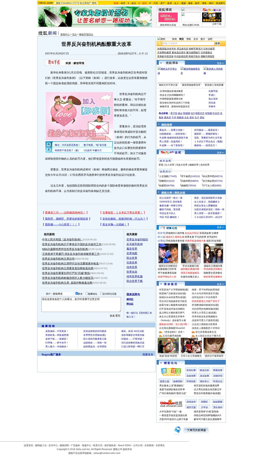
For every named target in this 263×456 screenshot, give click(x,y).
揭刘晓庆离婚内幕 (190, 269)
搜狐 (58, 3)
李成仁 (212, 95)
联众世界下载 (134, 281)
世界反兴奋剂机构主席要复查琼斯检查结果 (67, 268)
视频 (183, 3)
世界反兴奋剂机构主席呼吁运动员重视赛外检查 (70, 263)
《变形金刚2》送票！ (174, 332)
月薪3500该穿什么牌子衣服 (173, 419)
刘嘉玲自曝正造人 (190, 276)
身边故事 (204, 375)
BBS (211, 3)
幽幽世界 (194, 164)
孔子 (197, 117)
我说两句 (220, 3)
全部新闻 (149, 445)
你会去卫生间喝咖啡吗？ (172, 95)
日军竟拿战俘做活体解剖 (172, 309)
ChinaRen (66, 3)
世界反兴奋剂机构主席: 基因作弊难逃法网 (67, 282)
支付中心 (53, 445)
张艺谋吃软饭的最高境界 (206, 385)
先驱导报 (213, 91)
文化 (186, 117)
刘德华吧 (185, 181)
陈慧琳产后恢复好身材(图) (172, 293)
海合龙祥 (213, 99)
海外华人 (204, 381)
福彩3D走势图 (213, 240)
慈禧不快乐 (194, 56)
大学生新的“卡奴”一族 (170, 411)
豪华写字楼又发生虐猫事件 (208, 419)
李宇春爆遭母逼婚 (167, 273)
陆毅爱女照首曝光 (213, 273)
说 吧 (178, 152)
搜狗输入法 (41, 445)
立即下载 (216, 24)
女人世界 (169, 164)
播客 (190, 3)
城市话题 (191, 407)
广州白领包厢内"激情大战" (172, 393)
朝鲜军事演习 (196, 48)
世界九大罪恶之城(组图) (204, 312)
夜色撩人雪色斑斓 (214, 85)
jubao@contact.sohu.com (107, 453)
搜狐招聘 (64, 445)
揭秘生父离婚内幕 (213, 266)
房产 (162, 3)
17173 (75, 3)
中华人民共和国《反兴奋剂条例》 (62, 239)
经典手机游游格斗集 (195, 240)
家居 (169, 3)
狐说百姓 (204, 370)
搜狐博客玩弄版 (168, 25)
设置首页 (28, 445)
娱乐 (134, 3)
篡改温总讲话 (179, 52)
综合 (74, 34)
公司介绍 (137, 445)
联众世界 (131, 257)
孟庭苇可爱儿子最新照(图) (205, 320)
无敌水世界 (182, 164)
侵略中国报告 (207, 56)
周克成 (212, 102)
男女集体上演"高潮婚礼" (171, 385)
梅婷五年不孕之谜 (168, 85)
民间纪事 (191, 370)
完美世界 (131, 262)
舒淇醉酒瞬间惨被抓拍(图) (205, 305)
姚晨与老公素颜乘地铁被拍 (173, 305)
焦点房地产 (85, 3)
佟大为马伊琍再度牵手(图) (205, 293)
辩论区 (129, 304)
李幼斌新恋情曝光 (213, 269)
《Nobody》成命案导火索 (172, 320)
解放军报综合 (86, 34)
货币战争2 (212, 237)
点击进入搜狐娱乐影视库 (204, 324)
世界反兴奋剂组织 (137, 239)
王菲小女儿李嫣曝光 (191, 356)
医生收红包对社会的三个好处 (175, 102)
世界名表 (131, 271)
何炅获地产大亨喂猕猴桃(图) (173, 289)
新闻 (174, 39)
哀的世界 (204, 164)
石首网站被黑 (164, 52)
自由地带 (191, 375)
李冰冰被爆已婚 (191, 266)
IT (150, 3)
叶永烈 (216, 113)
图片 (203, 39)
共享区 (161, 240)
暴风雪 (167, 117)
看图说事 (217, 370)
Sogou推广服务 (51, 354)
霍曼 (161, 164)
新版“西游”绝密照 (168, 356)
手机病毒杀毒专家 (175, 240)
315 (193, 113)
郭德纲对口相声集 (175, 233)
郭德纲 (186, 113)
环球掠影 (191, 381)
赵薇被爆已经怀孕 (167, 269)
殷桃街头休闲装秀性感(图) (172, 297)
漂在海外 (217, 407)
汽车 (155, 3)
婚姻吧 (184, 185)
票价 (191, 117)
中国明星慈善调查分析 (171, 99)
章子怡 (173, 113)
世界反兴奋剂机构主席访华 (58, 258)
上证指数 (163, 176)
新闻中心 (65, 34)
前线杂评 (191, 401)
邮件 (197, 3)
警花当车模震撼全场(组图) (207, 393)
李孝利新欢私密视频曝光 (204, 316)
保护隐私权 (110, 445)
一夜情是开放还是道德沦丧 (173, 415)
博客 (204, 3)
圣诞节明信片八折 (167, 276)
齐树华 (212, 106)
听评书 (161, 233)
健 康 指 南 (48, 326)
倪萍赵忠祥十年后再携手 (204, 297)
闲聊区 (204, 401)
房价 (202, 117)
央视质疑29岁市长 (166, 48)
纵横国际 (178, 381)
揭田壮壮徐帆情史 (168, 266)
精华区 (129, 299)
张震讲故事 (205, 233)
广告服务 (75, 445)
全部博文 (160, 445)
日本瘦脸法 (206, 52)
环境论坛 (217, 381)
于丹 (174, 117)
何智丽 (208, 113)
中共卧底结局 (181, 56)
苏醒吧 (162, 181)
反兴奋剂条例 (134, 244)
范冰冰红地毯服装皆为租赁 (173, 301)
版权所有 (127, 449)
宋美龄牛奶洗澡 (165, 56)
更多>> (220, 63)
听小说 (161, 237)
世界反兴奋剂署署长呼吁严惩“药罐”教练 (66, 273)
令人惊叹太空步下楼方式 (208, 335)
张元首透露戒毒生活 (205, 332)
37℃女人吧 (208, 185)
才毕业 (204, 407)
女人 (176, 3)
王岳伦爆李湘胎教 (172, 335)
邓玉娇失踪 (182, 48)
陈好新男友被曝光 (213, 276)
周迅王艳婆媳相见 (190, 273)
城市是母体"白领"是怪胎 (206, 411)
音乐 (195, 39)
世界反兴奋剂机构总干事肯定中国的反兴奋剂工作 (71, 244)
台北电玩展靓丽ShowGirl (172, 328)
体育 (123, 3)
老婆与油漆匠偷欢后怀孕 (172, 389)
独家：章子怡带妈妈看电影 (206, 289)
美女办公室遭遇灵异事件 (172, 316)
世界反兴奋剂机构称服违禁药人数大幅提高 (67, 277)
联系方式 (97, 445)
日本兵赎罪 (209, 48)
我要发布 (147, 354)
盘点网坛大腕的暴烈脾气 (172, 312)
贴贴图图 (217, 401)
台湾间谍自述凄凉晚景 (171, 91)
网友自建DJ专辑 (191, 25)
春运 (180, 113)
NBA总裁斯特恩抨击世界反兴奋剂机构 (65, 249)
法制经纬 (217, 375)
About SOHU (124, 445)
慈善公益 (164, 381)
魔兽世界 (131, 248)
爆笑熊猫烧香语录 (191, 85)
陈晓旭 (180, 117)
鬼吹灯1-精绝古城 (175, 237)
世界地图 (131, 253)
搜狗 (94, 3)
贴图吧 (162, 185)
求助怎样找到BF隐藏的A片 (207, 415)
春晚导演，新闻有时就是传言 (175, 106)
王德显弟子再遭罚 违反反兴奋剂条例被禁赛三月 (71, 253)
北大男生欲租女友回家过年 (208, 389)
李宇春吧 (185, 176)
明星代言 (199, 113)
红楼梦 (215, 233)
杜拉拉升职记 (192, 233)
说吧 (210, 39)
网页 (181, 39)
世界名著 (189, 237)
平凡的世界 (200, 237)
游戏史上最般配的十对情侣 (206, 328)
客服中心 (86, 445)
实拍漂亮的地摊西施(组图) (205, 309)
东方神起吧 (208, 181)
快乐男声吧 (208, 176)
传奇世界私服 (134, 276)
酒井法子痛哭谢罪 (214, 356)
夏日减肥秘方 (193, 52)
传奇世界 (131, 267)
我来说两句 (124, 53)
